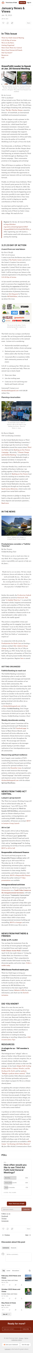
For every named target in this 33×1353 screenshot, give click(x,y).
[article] (16, 1280)
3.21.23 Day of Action (8, 40)
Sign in (29, 2)
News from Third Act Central (11, 48)
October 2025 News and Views (10, 1290)
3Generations (6, 890)
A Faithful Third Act (13, 600)
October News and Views (9, 1294)
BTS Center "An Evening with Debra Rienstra (16, 1142)
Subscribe (22, 2)
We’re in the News (7, 43)
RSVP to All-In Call (8, 848)
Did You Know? (6, 53)
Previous (7, 1235)
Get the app (25, 1344)
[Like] (3, 23)
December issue (15, 768)
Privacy (21, 1338)
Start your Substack (11, 1344)
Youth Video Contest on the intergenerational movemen (16, 891)
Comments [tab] (6, 1248)
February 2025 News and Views (11, 1277)
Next (26, 1235)
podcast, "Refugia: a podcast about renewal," (14, 1072)
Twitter (4, 1218)
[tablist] (9, 1248)
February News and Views (9, 1280)
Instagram (5, 1221)
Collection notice (16, 1340)
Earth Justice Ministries (9, 489)
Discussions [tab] (15, 1270)
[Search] (30, 1270)
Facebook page (21, 728)
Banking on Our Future (20, 474)
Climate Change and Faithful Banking (15, 453)
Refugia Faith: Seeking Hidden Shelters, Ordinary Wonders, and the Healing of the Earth (16, 1068)
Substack (7, 1349)
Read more (5, 503)
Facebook (4, 1216)
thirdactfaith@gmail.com (10, 390)
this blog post (13, 294)
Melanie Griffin (19, 990)
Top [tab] (4, 1270)
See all (5, 1314)
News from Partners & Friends (11, 50)
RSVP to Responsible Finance (20, 875)
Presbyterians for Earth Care (11, 643)
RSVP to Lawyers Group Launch (16, 822)
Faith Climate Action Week (11, 950)
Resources (4, 55)
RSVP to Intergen (16, 922)
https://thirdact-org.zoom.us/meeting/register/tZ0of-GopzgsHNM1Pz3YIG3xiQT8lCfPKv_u (17, 226)
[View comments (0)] (8, 23)
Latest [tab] (8, 1270)
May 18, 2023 (5, 1305)
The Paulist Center (15, 260)
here (22, 658)
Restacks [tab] (13, 1248)
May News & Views (8, 1303)
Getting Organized (7, 45)
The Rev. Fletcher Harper (14, 110)
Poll (2, 58)
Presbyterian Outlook (24, 595)
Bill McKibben (12, 296)
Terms (26, 1338)
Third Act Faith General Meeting (12, 38)
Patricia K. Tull (22, 597)
